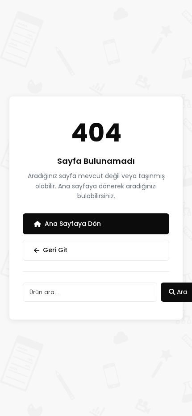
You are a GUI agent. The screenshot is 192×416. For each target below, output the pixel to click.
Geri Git (55, 249)
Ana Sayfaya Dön (73, 223)
